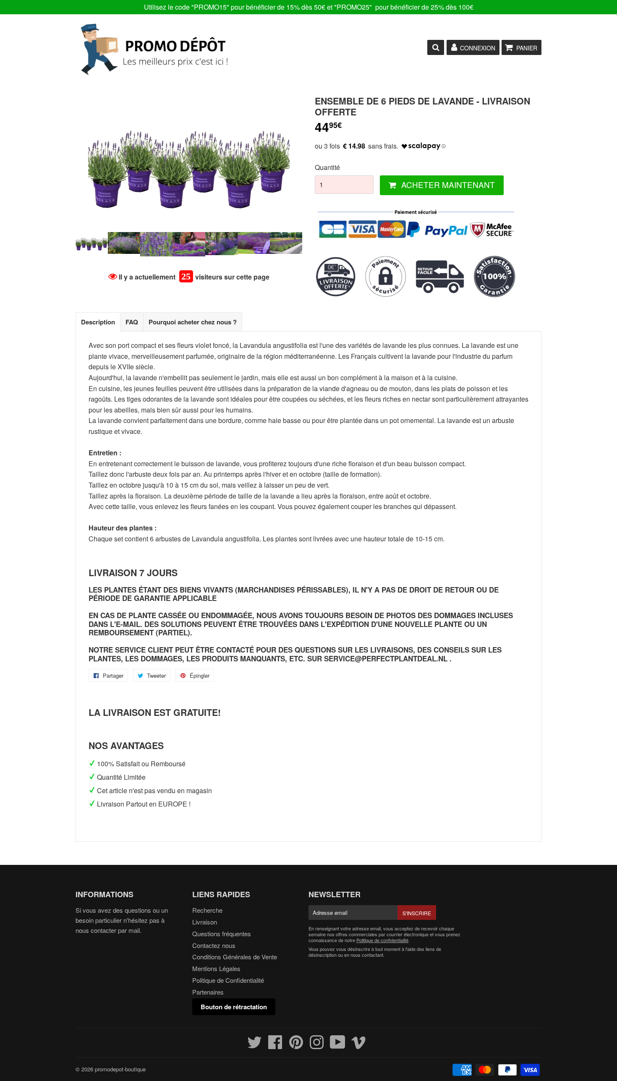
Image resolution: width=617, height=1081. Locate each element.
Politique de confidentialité (382, 940)
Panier (526, 48)
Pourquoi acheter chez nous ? (193, 321)
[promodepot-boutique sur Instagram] (316, 1045)
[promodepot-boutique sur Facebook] (275, 1045)
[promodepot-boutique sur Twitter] (254, 1045)
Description (98, 321)
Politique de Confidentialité (228, 980)
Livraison (204, 921)
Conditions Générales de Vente (234, 956)
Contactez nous (213, 945)
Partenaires (208, 991)
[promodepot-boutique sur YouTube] (337, 1045)
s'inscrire (417, 912)
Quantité (327, 167)
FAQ (131, 321)
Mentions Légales (216, 968)
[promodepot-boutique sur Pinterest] (296, 1045)
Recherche (207, 910)
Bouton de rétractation (234, 1006)
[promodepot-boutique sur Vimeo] (358, 1045)
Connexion (477, 48)
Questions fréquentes (221, 933)
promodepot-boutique (120, 1069)
